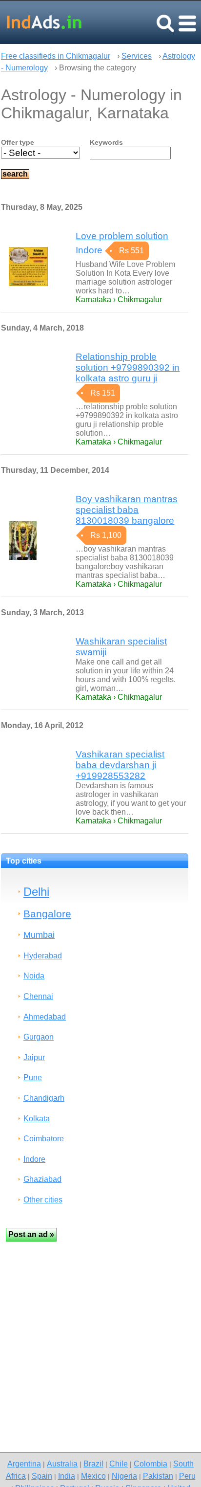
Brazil (93, 1463)
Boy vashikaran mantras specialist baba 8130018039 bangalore (127, 510)
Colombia (150, 1463)
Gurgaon (38, 1037)
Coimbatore (43, 1138)
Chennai (38, 996)
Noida (33, 976)
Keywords (106, 142)
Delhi (36, 891)
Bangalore (47, 913)
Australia (62, 1463)
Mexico (93, 1475)
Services (136, 56)
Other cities (42, 1200)
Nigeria (124, 1475)
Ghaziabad (42, 1179)
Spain (42, 1475)
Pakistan (158, 1475)
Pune (32, 1077)
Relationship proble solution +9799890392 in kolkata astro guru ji (128, 367)
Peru (187, 1475)
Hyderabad (42, 956)
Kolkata (36, 1118)
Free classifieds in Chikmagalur (55, 56)
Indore (34, 1159)
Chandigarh (43, 1098)
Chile (118, 1463)
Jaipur (34, 1057)
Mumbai (39, 935)
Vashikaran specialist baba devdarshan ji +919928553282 (120, 765)
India (66, 1475)
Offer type (17, 142)
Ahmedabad (44, 1017)
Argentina (24, 1463)
